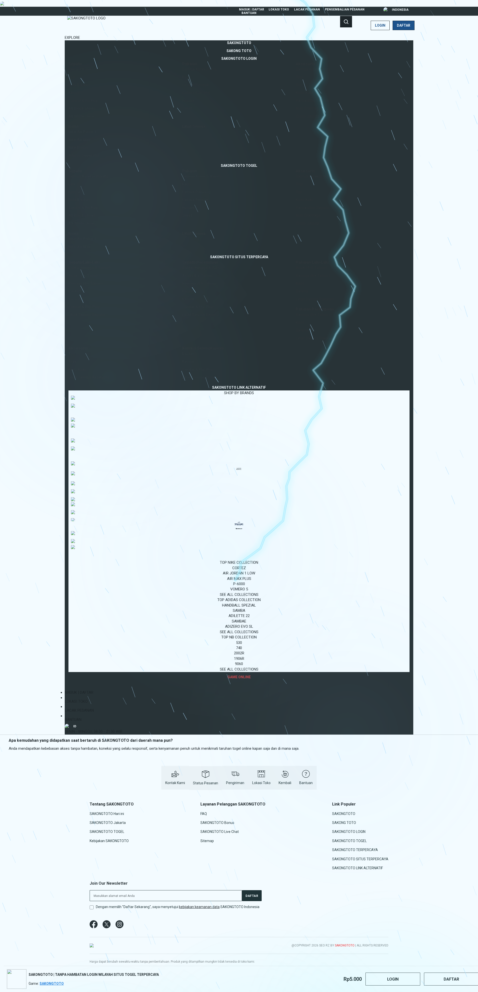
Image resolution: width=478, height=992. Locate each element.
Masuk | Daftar (251, 9)
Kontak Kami (175, 783)
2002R (239, 653)
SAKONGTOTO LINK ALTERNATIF (357, 868)
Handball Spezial (239, 605)
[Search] (346, 21)
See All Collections (239, 594)
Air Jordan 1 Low (239, 573)
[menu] (239, 360)
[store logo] (86, 25)
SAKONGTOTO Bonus (217, 823)
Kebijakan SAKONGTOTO (109, 841)
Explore (72, 37)
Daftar (403, 25)
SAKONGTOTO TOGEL (107, 832)
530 (239, 642)
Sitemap (207, 841)
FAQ (203, 813)
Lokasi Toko (279, 9)
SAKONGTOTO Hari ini (107, 813)
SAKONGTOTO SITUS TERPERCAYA (360, 859)
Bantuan (248, 13)
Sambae (239, 621)
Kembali (285, 783)
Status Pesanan (205, 783)
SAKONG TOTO (344, 823)
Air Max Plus (239, 578)
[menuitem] (239, 43)
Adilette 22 (239, 616)
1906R (239, 658)
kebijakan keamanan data (199, 907)
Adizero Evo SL (239, 626)
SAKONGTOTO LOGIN (348, 832)
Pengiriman (235, 783)
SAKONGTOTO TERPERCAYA (355, 850)
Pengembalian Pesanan (344, 9)
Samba (239, 610)
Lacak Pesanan (307, 9)
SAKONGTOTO (343, 813)
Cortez (239, 568)
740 (239, 648)
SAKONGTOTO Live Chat (219, 832)
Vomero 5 (239, 589)
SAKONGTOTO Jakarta (108, 823)
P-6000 (239, 584)
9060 (239, 664)
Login (380, 25)
